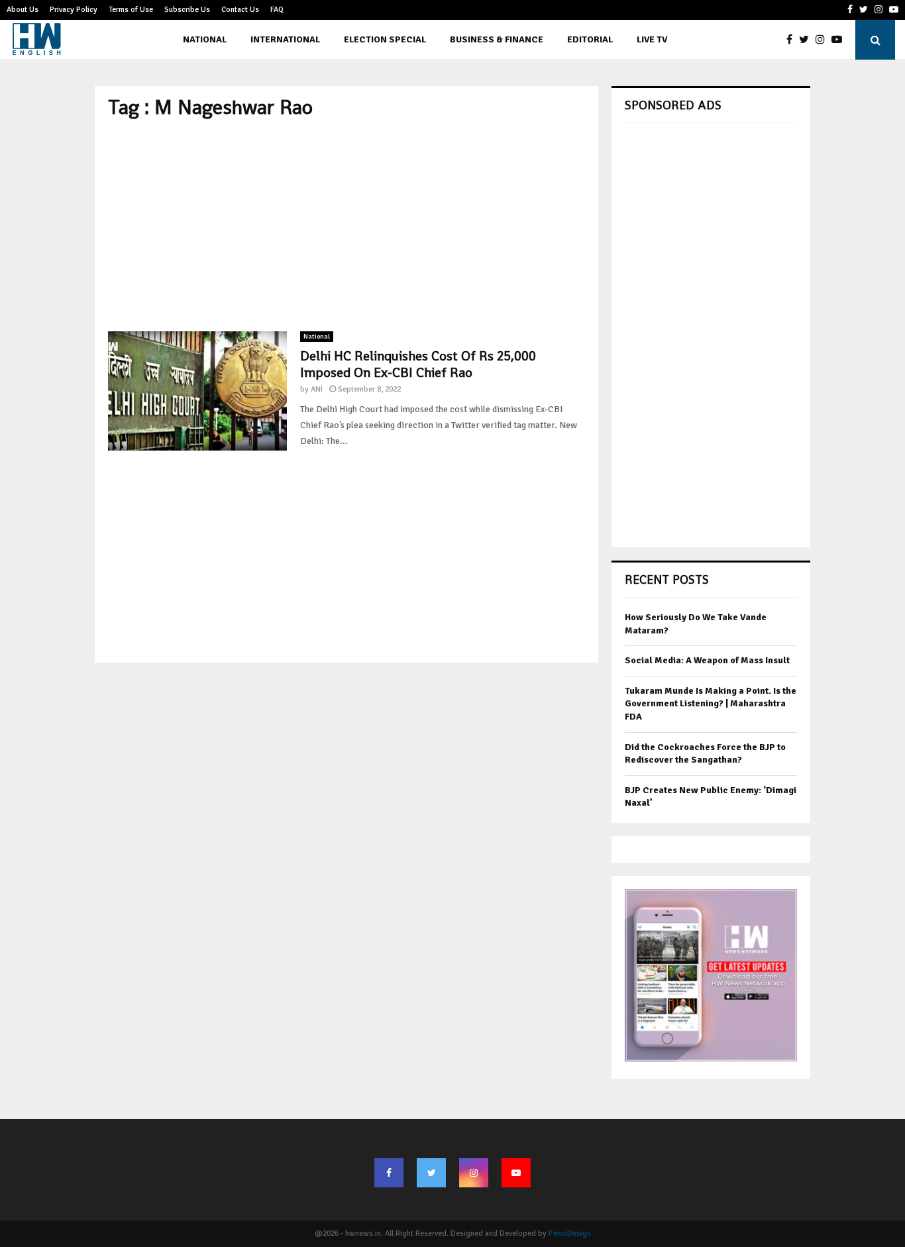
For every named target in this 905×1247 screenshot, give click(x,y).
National (205, 39)
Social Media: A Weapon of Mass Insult (707, 660)
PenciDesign (570, 1233)
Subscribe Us (187, 10)
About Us (22, 10)
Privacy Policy (73, 10)
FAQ (277, 10)
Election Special (385, 39)
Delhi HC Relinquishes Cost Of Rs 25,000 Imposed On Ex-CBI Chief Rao (418, 364)
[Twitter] (807, 40)
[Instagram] (823, 40)
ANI (317, 389)
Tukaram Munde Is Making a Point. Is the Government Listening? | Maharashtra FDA (710, 703)
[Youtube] (840, 40)
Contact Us (240, 10)
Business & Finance (496, 39)
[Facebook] (792, 40)
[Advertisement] (346, 225)
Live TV (652, 39)
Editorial (590, 39)
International (285, 39)
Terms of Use (131, 10)
